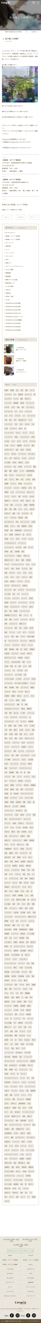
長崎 (14, 904)
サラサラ (23, 636)
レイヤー (11, 700)
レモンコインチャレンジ (15, 1124)
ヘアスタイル (8, 394)
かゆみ (22, 891)
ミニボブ (28, 534)
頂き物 (17, 568)
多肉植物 (17, 551)
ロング (11, 415)
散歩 (31, 577)
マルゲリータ (16, 759)
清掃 (6, 623)
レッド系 (18, 827)
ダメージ (23, 1197)
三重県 (20, 725)
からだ (30, 831)
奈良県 (6, 793)
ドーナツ (12, 844)
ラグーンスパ (8, 950)
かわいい (33, 899)
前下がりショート (29, 738)
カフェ (20, 509)
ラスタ (6, 993)
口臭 (14, 857)
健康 (23, 560)
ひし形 (31, 734)
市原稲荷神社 (18, 530)
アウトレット (30, 713)
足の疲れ (7, 1129)
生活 (28, 963)
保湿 (24, 874)
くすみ (22, 1150)
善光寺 (31, 598)
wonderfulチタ (13, 1065)
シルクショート (28, 530)
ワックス (11, 479)
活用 (26, 908)
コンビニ (24, 1082)
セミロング (13, 517)
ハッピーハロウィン (10, 556)
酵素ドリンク (22, 623)
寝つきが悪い (8, 929)
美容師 (16, 891)
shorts (32, 882)
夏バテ (17, 1048)
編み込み (12, 581)
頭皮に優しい (21, 1163)
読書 (10, 619)
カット (7, 249)
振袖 (28, 836)
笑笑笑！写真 (9, 296)
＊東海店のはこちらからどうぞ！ (17, 142)
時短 (33, 963)
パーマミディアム (24, 437)
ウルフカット (8, 751)
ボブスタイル (13, 717)
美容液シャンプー (16, 1116)
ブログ (20, 980)
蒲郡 (6, 509)
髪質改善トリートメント (11, 615)
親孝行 (29, 1006)
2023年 (25, 628)
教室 (6, 649)
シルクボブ (24, 568)
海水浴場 (16, 793)
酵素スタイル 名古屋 (11, 280)
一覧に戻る (20, 217)
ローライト (24, 598)
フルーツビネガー (25, 755)
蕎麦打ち (7, 997)
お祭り (6, 764)
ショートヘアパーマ (13, 641)
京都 (20, 666)
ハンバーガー (16, 1141)
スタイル (7, 1201)
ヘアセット (7, 959)
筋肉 (6, 891)
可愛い (16, 437)
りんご (6, 717)
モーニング (7, 823)
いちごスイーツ (13, 623)
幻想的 (22, 1044)
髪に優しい (7, 1108)
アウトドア (24, 972)
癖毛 (6, 734)
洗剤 (19, 496)
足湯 (16, 1031)
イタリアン (28, 781)
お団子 (22, 500)
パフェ (12, 827)
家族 (16, 984)
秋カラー (7, 568)
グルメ (32, 696)
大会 (33, 424)
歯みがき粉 (7, 857)
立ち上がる (22, 1035)
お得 (14, 594)
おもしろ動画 (8, 1023)
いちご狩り (20, 670)
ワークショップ (30, 751)
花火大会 (29, 475)
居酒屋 (12, 785)
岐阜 (18, 407)
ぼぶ (18, 925)
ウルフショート (15, 747)
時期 (33, 904)
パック (29, 1031)
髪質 (21, 1192)
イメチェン (7, 670)
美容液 (6, 526)
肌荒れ (21, 908)
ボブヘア (7, 496)
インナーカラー (8, 424)
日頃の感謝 (21, 976)
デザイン (11, 1197)
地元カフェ (17, 458)
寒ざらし (31, 1184)
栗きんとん (26, 556)
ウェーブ (13, 445)
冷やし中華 (27, 1052)
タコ (19, 1188)
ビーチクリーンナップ (19, 946)
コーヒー (30, 1120)
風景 (10, 989)
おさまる (7, 441)
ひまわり (25, 989)
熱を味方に (15, 1192)
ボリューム (7, 882)
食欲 (28, 1163)
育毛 (21, 1184)
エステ (6, 1031)
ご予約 (16, 815)
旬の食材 (28, 1175)
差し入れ (16, 713)
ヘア (24, 415)
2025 (16, 853)
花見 (6, 938)
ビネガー (24, 759)
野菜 (22, 789)
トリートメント (10, 253)
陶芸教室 (30, 721)
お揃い (25, 649)
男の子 (27, 984)
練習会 (32, 687)
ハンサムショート (20, 475)
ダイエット (7, 895)
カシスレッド (29, 823)
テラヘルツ (23, 1146)
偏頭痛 (31, 929)
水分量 (24, 1171)
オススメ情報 (18, 209)
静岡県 (6, 921)
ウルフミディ (30, 742)
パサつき (27, 730)
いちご (15, 938)
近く (16, 1069)
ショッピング (16, 645)
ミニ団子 (29, 1141)
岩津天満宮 (23, 1120)
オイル (6, 844)
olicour (6, 1103)
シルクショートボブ (24, 611)
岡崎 (16, 734)
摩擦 (15, 751)
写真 (27, 1090)
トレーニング (27, 466)
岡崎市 (17, 997)
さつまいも (7, 1099)
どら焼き (32, 725)
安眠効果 (16, 950)
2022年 (14, 462)
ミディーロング (14, 764)
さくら (28, 662)
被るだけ (30, 950)
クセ (14, 670)
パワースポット (30, 407)
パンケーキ (26, 679)
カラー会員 (7, 594)
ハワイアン (19, 785)
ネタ (15, 1023)
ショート (32, 390)
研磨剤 (18, 857)
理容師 (25, 505)
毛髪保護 (28, 1014)
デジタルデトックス (10, 1175)
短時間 (25, 840)
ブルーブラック (8, 628)
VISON (23, 742)
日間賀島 (16, 1006)
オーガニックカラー (10, 1061)
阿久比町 (26, 785)
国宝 (11, 666)
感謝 (25, 1001)
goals (29, 1103)
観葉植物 (33, 1090)
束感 (15, 1163)
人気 (6, 415)
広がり (24, 1108)
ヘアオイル (17, 874)
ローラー (31, 1146)
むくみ (24, 887)
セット (29, 1035)
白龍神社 (24, 747)
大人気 (27, 462)
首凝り (6, 861)
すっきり (7, 564)
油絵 (29, 772)
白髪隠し (32, 878)
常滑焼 (12, 802)
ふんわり (24, 458)
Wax (15, 466)
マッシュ (31, 432)
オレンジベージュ (24, 522)
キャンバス (7, 776)
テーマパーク (8, 488)
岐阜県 (6, 602)
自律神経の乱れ (23, 929)
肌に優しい (17, 1112)
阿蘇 (34, 815)
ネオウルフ (12, 573)
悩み (6, 1197)
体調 (13, 1167)
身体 (21, 878)
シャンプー (16, 488)
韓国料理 (24, 526)
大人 (18, 594)
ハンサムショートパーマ (18, 564)
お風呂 (14, 823)
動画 (14, 925)
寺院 (6, 738)
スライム (23, 1095)
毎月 (14, 776)
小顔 (28, 870)
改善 (21, 734)
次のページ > (33, 217)
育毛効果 (7, 972)
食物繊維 (20, 895)
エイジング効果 (15, 972)
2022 (10, 458)
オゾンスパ (23, 1074)
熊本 (6, 819)
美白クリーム (20, 844)
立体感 (20, 483)
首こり (30, 887)
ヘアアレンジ (28, 411)
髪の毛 (6, 607)
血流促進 (22, 933)
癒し (11, 551)
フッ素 (13, 1001)
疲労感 (15, 929)
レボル (6, 1086)
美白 (27, 938)
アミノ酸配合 (22, 1065)
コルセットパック (17, 840)
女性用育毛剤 (8, 1133)
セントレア (13, 602)
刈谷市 (30, 526)
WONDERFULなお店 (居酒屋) (13, 320)
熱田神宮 (32, 1061)
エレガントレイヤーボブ (27, 793)
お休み (31, 827)
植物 (30, 666)
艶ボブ (14, 691)
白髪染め (25, 585)
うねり (33, 776)
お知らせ (7, 831)
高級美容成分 (22, 1103)
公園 (6, 713)
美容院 (6, 1040)
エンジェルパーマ (14, 607)
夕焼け (29, 802)
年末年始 (25, 827)
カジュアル (23, 764)
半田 (6, 700)
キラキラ (21, 1090)
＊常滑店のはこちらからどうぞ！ (17, 147)
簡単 (33, 445)
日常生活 (8, 293)
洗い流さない (19, 810)
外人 (6, 781)
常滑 (18, 526)
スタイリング (16, 742)
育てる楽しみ (19, 1052)
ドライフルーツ (8, 674)
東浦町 (6, 802)
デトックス (22, 1031)
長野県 (11, 1069)
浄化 (31, 997)
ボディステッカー (16, 887)
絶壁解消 (19, 445)
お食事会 (7, 696)
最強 (17, 479)
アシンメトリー (13, 908)
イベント (28, 815)
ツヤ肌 (21, 967)
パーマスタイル (8, 683)
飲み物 (14, 895)
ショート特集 (30, 933)
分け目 (14, 1188)
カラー (6, 517)
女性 (17, 390)
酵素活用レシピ (10, 283)
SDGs (7, 259)
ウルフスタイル (8, 1014)
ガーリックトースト (30, 1086)
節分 (12, 636)
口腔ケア (22, 1133)
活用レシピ (7, 806)
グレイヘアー (23, 641)
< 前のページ (7, 217)
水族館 (11, 534)
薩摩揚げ (29, 708)
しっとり (7, 899)
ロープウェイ (13, 798)
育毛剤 (6, 530)
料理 (6, 836)
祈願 (6, 1065)
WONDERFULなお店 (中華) (13, 310)
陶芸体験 (18, 802)
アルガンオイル (23, 959)
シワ (15, 1027)
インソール (12, 632)
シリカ (11, 1146)
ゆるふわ (27, 424)
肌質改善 (11, 649)
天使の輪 (24, 488)
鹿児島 (23, 708)
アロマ (21, 424)
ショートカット (24, 687)
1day (13, 899)
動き (6, 611)
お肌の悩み (7, 1082)
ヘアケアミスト (13, 1158)
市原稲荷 (11, 772)
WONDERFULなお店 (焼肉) (13, 323)
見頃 (6, 908)
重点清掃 (11, 687)
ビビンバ (16, 849)
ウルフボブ (21, 590)
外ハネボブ (18, 547)
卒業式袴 (20, 657)
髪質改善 (8, 246)
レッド (18, 632)
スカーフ (7, 636)
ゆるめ (6, 505)
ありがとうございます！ (15, 819)
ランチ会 (20, 691)
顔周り (15, 730)
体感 (13, 1129)
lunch (10, 738)
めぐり (11, 891)
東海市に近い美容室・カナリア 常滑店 (15, 204)
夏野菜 (6, 492)
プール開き (7, 462)
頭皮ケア (29, 1116)
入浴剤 (33, 522)
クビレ (25, 725)
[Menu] (38, 2)
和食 (18, 704)
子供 (16, 424)
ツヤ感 (30, 1108)
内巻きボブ (32, 641)
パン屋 (6, 445)
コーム (24, 857)
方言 (18, 904)
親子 (22, 993)
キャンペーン (25, 594)
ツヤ (31, 1192)
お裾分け (19, 556)
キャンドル (14, 1090)
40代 (22, 390)
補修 (14, 1099)
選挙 (17, 636)
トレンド (16, 398)
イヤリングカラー (22, 602)
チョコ (27, 564)
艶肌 (16, 1035)
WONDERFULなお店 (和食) (13, 303)
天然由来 (28, 1158)
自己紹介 (7, 980)
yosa (30, 1027)
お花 (31, 989)
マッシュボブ (13, 1086)
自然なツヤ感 (8, 1163)
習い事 (6, 789)
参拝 (11, 530)
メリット (26, 615)
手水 (20, 628)
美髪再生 (15, 865)
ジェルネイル (13, 428)
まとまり (25, 496)
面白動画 (28, 1099)
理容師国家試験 (30, 471)
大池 (10, 938)
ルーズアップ (16, 598)
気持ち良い (7, 925)
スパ (23, 925)
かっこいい (23, 921)
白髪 (17, 449)
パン (17, 721)
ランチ (30, 420)
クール (33, 755)
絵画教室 (33, 785)
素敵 (6, 687)
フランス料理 (18, 674)
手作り (17, 539)
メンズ (24, 666)
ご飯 (6, 420)
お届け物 (28, 449)
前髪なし (21, 462)
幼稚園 (33, 984)
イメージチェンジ (20, 492)
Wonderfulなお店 (16, 662)
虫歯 (6, 853)
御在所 (6, 798)
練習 (6, 768)
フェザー (7, 755)
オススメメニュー (13, 836)
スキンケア (29, 849)
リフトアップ (15, 933)
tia (15, 1040)
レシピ (21, 798)
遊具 (10, 713)
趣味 (11, 861)
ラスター (15, 959)
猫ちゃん (30, 1065)
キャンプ (30, 547)
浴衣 (6, 479)
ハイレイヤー (21, 963)
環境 (17, 772)
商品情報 (8, 276)
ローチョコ (21, 751)
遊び (30, 972)
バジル (23, 1048)
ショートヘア (24, 619)
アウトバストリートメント (11, 1154)
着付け (25, 980)
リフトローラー (23, 853)
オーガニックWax (18, 1180)
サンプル (21, 1014)
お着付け (22, 836)
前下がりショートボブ (10, 657)
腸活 (6, 471)
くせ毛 (22, 1154)
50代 (6, 1158)
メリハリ (7, 747)
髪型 (26, 390)
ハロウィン (24, 577)
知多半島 (20, 517)
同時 (16, 628)
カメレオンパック (20, 1137)
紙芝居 (22, 849)
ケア (28, 1197)
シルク (12, 492)
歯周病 (11, 853)
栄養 (24, 802)
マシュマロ (7, 865)
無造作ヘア (7, 500)
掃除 (17, 1120)
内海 (26, 517)
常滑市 (22, 403)
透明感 (13, 696)
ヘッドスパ (31, 632)
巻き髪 (11, 734)
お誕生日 (19, 1001)
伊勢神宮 (32, 649)
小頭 (33, 870)
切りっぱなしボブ (9, 522)
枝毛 (28, 874)
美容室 (12, 390)
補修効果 (15, 1057)
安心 (26, 1192)
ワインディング (8, 411)
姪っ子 (6, 1044)
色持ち (17, 1167)
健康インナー (8, 1027)
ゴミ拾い (28, 479)
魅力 (10, 420)
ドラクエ (17, 1095)
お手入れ (14, 454)
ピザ (17, 993)
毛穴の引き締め (8, 1035)
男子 (17, 921)
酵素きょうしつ (32, 916)
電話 (11, 1095)
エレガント (7, 742)
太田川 (6, 785)
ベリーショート (31, 415)
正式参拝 (7, 653)
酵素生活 (28, 865)
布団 (10, 611)
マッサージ (31, 921)
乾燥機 (15, 611)
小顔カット (7, 513)
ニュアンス (31, 458)
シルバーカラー (13, 768)
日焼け (16, 1044)
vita (11, 1040)
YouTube (26, 882)
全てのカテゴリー (10, 233)
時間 (17, 755)
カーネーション (23, 1069)
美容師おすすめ (20, 1129)
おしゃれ (15, 882)
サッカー (7, 1048)
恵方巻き (21, 865)
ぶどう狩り (15, 806)
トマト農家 (7, 759)
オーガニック (8, 466)
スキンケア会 (28, 1023)
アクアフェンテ (28, 1180)
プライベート (17, 989)
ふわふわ (22, 653)
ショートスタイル (9, 432)
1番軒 (6, 1095)
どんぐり (31, 539)
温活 (11, 1031)
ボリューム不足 (30, 1150)
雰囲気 (33, 1197)
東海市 (6, 390)
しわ (11, 1044)
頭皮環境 (16, 1184)
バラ (31, 1069)
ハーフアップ (17, 1018)
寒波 (6, 632)
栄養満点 (7, 1167)
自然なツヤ (7, 1192)
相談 (17, 1197)
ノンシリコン (18, 505)
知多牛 (23, 1141)
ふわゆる (32, 496)
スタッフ (12, 526)
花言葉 (6, 1074)
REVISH (33, 679)
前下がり (29, 653)
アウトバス (32, 441)
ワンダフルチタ (8, 984)
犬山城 (6, 666)
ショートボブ (8, 403)
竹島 (10, 509)
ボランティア (27, 1124)
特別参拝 (21, 942)
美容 (16, 1014)
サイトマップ (31, 1296)
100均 (6, 428)
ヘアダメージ (12, 781)
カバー (11, 874)
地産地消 (24, 1167)
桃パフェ (18, 1171)
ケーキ (6, 827)
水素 (6, 1146)
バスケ (12, 921)
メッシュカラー (28, 483)
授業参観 (7, 976)
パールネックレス (9, 1120)
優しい (17, 560)
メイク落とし (8, 942)
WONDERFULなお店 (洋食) (13, 306)
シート (26, 895)
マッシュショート (9, 547)
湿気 (6, 1124)
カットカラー (8, 1010)
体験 (13, 997)
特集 (20, 882)
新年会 (13, 831)
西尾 (15, 509)
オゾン (24, 632)
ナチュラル (15, 500)
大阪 (25, 674)
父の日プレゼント (9, 449)
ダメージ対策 (8, 1184)
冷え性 (16, 1146)
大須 (6, 730)
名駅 (10, 730)
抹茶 (27, 844)
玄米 (17, 789)
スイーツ (26, 696)
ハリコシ (16, 619)
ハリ (33, 874)
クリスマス (7, 598)
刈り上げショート (16, 585)
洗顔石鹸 (22, 938)
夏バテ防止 (7, 1057)
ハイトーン (7, 645)
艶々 (15, 590)
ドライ (21, 1086)
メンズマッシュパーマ (20, 916)
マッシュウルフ (29, 789)
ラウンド (30, 747)
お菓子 (6, 581)
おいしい (7, 454)
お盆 (20, 1057)
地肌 (32, 895)
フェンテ (7, 1150)
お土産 (21, 730)
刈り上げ (7, 585)
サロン (13, 407)
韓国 (6, 989)
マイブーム (30, 1018)
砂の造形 (14, 976)
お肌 (33, 1078)
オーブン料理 (29, 1044)
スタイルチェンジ (9, 721)
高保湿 (14, 1108)
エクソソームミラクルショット (14, 266)
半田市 (23, 700)
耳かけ (20, 428)
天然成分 (28, 560)
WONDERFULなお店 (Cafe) (13, 313)
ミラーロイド (9, 256)
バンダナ (24, 539)
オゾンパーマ (9, 243)
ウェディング (20, 1099)
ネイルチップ (8, 1006)
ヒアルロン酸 (28, 967)
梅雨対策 (20, 1023)
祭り (26, 670)
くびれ (18, 573)
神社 (23, 407)
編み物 (16, 861)
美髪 (26, 704)
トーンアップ (8, 967)
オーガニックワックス (10, 963)
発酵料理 (31, 1167)
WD (25, 810)
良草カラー (8, 263)
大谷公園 (16, 912)
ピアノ (6, 1112)
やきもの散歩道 (15, 955)
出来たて (7, 1090)
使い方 (29, 912)
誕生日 (31, 607)
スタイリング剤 (29, 798)
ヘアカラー (20, 581)
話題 (14, 513)
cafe (18, 513)
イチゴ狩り (18, 679)
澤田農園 (27, 993)
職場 (12, 1137)
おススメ (18, 432)
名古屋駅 (23, 861)
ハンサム (22, 471)
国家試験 (32, 505)
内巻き (33, 437)
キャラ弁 (21, 984)
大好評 (31, 908)
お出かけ (8, 290)
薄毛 (19, 1108)
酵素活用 (22, 806)
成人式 (31, 628)
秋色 (17, 522)
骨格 (6, 874)
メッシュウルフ (8, 916)
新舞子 (6, 946)
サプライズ (24, 607)
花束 (31, 568)
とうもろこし (8, 1180)
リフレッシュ (20, 1175)
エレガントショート (10, 704)
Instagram (27, 1040)
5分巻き (20, 466)
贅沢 (13, 568)
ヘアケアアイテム (13, 878)
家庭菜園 (22, 1006)
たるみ (20, 1027)
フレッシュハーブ (9, 1052)
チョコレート (16, 1082)
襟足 (23, 662)
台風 (25, 547)
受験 (24, 1116)
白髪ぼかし (7, 1141)
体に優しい (21, 823)
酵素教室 (16, 403)
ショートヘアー (8, 437)
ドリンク (30, 645)
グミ (24, 1018)
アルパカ (12, 1074)
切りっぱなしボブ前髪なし (21, 683)
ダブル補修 (7, 904)
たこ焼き (23, 713)
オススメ (11, 475)
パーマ (21, 411)
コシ (6, 878)
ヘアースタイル (22, 454)
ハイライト (13, 483)
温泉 (15, 725)
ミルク (27, 1129)
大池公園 (30, 759)
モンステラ (23, 721)
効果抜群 (31, 840)
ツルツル (7, 662)
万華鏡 (6, 539)
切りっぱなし (31, 454)
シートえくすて (28, 1057)
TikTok (20, 1040)
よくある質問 (9, 286)
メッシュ (25, 432)
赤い (28, 1078)
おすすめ (7, 407)
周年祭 (22, 815)
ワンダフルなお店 (9, 679)
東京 (16, 738)
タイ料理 (16, 1010)
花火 (6, 458)
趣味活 (12, 789)
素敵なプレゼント (9, 560)
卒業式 (6, 551)
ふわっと (23, 645)
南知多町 (20, 781)
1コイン (7, 1137)
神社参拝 (24, 831)
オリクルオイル (30, 1137)
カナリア (14, 980)
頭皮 (11, 505)
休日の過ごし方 (22, 420)
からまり (16, 1133)
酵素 (10, 471)
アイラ (12, 993)
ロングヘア (26, 445)
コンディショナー (9, 810)
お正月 (21, 738)
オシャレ (32, 619)
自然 (26, 997)
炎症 (27, 891)
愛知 (34, 1124)
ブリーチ (31, 602)
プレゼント (7, 691)
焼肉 (33, 976)
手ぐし (25, 734)
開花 (28, 904)
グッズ (29, 1095)
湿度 (34, 479)
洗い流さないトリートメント (12, 708)
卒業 (34, 912)
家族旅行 (28, 1010)
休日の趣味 (23, 950)
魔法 (23, 551)
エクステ (7, 870)
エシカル (14, 496)
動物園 (6, 483)
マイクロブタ (25, 513)
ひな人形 (7, 1116)
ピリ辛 (22, 1010)
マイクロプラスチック (10, 543)
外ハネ (18, 441)
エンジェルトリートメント (11, 1078)
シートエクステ (15, 870)
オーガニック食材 (9, 1171)
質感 (20, 615)
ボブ (15, 394)
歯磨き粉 (7, 1001)
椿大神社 (7, 955)
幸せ (13, 755)
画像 (6, 1069)
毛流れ (22, 449)
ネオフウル (30, 946)
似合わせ (32, 509)
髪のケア (27, 955)
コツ (16, 411)
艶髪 (21, 398)
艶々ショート (30, 492)
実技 (6, 475)
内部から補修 (30, 636)
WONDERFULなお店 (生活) (13, 327)
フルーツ (19, 776)
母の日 (27, 976)
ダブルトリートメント (22, 1061)
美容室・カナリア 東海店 (12, 236)
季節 (13, 1048)
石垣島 (10, 725)
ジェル (6, 1018)
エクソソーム (27, 819)
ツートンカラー (23, 717)
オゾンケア (31, 1171)
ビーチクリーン (22, 543)
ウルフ (13, 441)
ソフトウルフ (8, 912)
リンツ (33, 564)
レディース (28, 1154)
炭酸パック (7, 840)
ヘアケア (25, 441)
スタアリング (15, 1150)
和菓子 (17, 700)
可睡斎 (15, 942)
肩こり (30, 857)
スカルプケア (8, 398)
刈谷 (6, 772)
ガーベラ (22, 1078)
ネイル (30, 1001)
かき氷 (30, 488)
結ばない (19, 696)
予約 (27, 942)
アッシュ (32, 683)
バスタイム (25, 1188)
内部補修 (22, 1158)
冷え (11, 1112)
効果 (17, 687)
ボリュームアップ (30, 590)
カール (12, 539)
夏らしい (27, 691)
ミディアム (17, 415)
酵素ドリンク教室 (21, 899)
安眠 (27, 925)
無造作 (15, 471)
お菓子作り (17, 534)
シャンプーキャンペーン (25, 768)
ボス (6, 534)
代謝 (6, 619)
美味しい (28, 500)
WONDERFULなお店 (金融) (13, 330)
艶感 (34, 466)
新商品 (23, 870)
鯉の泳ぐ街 (7, 1188)
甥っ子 (33, 1040)
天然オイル (13, 1103)
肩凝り (29, 1133)
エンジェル (26, 776)
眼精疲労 (7, 933)
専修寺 (29, 764)
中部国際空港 (8, 849)
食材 (26, 878)
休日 (15, 420)
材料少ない (30, 861)
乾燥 (33, 730)
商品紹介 (7, 887)
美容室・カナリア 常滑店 (8, 209)
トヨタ (23, 904)
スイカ (25, 509)
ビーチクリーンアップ (28, 1112)
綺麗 (6, 573)
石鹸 (17, 649)
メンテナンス (15, 653)
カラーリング (8, 590)
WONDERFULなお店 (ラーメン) (14, 317)
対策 (25, 1027)
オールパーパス (8, 815)
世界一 (15, 967)
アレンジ (27, 581)
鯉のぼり (33, 942)
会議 (18, 831)
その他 (7, 300)
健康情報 (8, 273)
